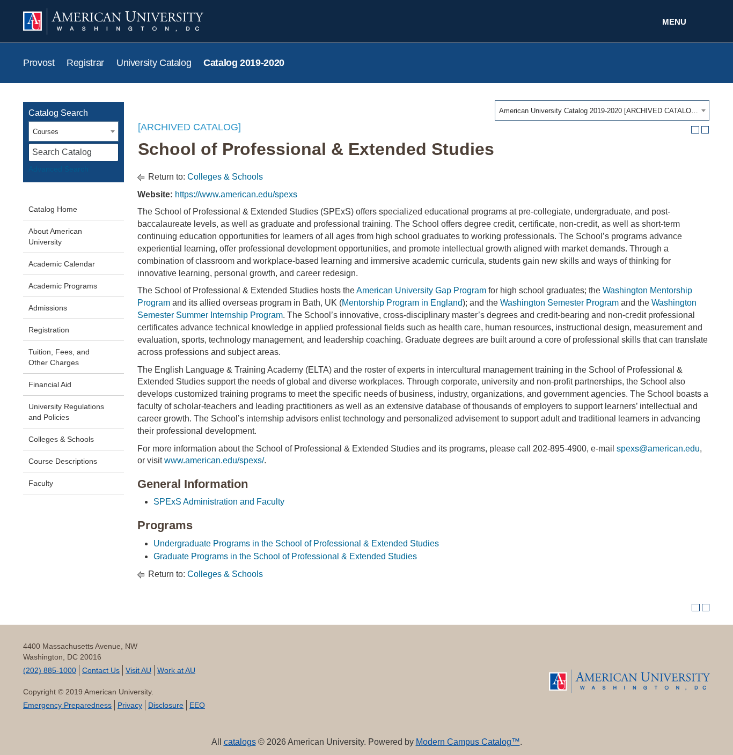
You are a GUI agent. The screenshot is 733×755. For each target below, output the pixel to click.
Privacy (130, 705)
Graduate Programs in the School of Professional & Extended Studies (285, 556)
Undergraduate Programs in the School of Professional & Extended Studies (296, 543)
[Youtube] (347, 668)
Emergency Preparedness (67, 705)
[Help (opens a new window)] (705, 130)
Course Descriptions (62, 461)
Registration (48, 329)
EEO (197, 705)
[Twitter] (309, 668)
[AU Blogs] (462, 668)
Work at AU (176, 670)
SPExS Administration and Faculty (218, 501)
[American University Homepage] (194, 21)
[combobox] (602, 110)
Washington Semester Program (559, 302)
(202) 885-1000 (49, 670)
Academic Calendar (61, 264)
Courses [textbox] (45, 132)
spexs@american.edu (658, 448)
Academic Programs (62, 286)
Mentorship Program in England (402, 302)
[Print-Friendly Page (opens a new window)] (695, 130)
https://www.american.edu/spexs (236, 194)
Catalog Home (52, 209)
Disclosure (166, 705)
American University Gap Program (421, 290)
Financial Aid (49, 384)
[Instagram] (424, 668)
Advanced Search (58, 169)
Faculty (40, 483)
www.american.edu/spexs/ (214, 460)
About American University (55, 236)
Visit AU (138, 670)
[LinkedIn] (385, 668)
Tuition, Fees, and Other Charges (59, 357)
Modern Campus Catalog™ (468, 741)
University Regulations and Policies (66, 411)
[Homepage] (629, 681)
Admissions (47, 308)
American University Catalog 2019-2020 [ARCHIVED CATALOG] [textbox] (598, 111)
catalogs (240, 741)
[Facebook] (271, 668)
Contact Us (101, 670)
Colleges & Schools (61, 439)
